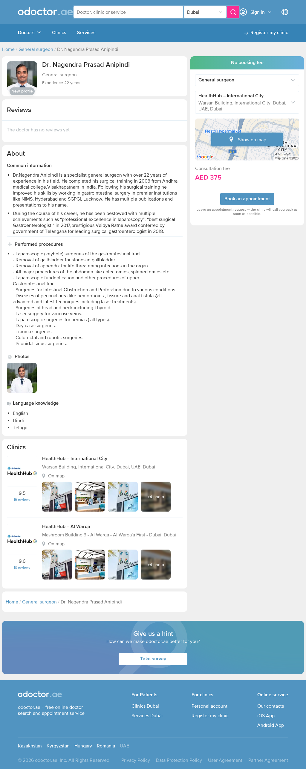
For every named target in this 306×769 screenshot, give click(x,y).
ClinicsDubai (145, 706)
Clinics (59, 33)
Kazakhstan (30, 745)
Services (86, 33)
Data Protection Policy (179, 760)
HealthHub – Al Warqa (66, 526)
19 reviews (22, 500)
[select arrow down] (220, 12)
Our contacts (270, 706)
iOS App (266, 715)
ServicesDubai (147, 715)
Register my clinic (269, 33)
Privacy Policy (135, 760)
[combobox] (128, 12)
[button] (22, 76)
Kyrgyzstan (58, 745)
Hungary (83, 745)
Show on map (252, 139)
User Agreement (225, 760)
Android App (270, 725)
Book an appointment (247, 199)
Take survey (153, 659)
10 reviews (22, 567)
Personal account (209, 706)
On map (56, 475)
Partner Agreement (268, 760)
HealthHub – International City (74, 458)
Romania (106, 745)
